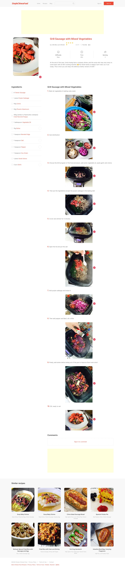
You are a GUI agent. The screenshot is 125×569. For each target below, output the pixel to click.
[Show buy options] (39, 128)
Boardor (52, 564)
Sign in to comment (80, 442)
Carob (19, 103)
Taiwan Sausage (20, 92)
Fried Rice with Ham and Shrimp (49, 549)
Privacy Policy (32, 562)
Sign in (99, 3)
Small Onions (23, 158)
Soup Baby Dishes (23, 514)
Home (38, 3)
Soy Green (24, 153)
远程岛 (57, 564)
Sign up (108, 3)
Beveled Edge (25, 134)
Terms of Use (43, 562)
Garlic (19, 164)
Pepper (23, 147)
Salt (22, 140)
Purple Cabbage (24, 98)
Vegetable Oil (26, 122)
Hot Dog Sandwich (76, 549)
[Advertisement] (62, 22)
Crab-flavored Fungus (21, 117)
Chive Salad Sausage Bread (76, 514)
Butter (18, 128)
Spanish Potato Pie (102, 514)
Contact (51, 562)
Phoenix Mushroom (23, 109)
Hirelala (47, 564)
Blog (51, 3)
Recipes (45, 3)
